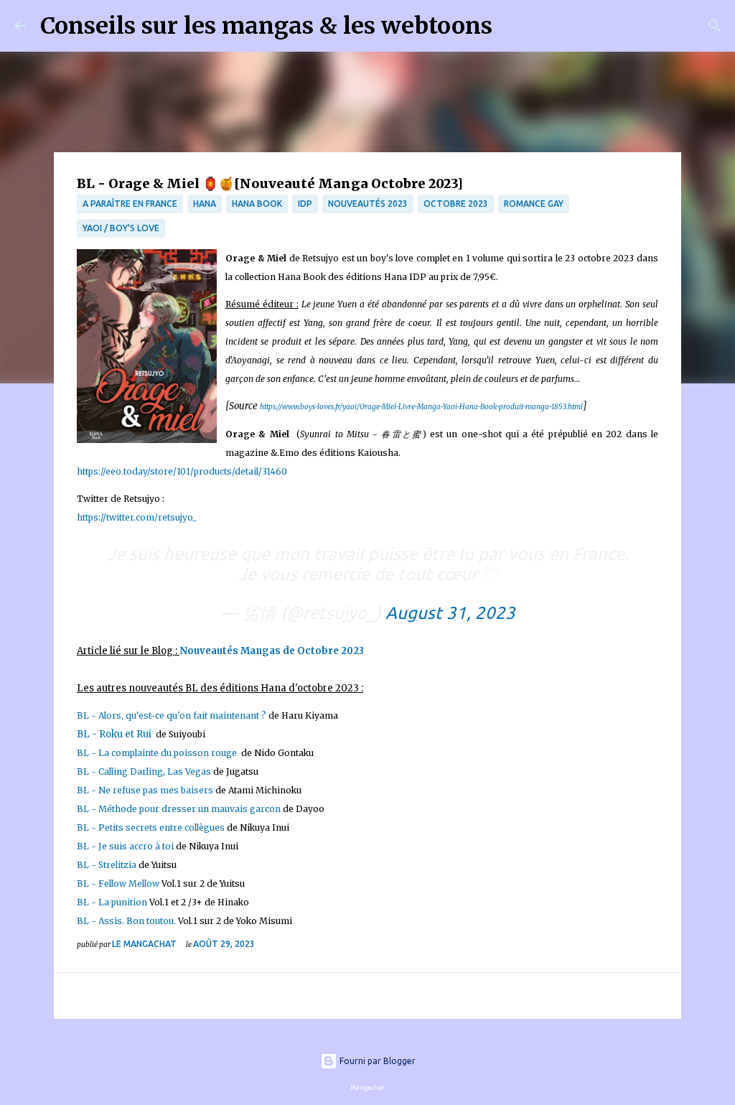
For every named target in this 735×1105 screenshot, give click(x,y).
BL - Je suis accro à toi (125, 846)
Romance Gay (533, 203)
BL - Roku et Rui (115, 734)
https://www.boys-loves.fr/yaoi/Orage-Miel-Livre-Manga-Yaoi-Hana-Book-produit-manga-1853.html (421, 406)
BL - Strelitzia (108, 864)
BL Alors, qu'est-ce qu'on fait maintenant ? (171, 715)
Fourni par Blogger (376, 1061)
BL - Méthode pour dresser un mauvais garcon (179, 808)
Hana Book (257, 203)
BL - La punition (112, 902)
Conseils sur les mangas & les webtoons (266, 25)
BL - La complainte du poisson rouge (158, 752)
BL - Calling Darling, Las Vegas (144, 771)
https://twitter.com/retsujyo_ (137, 517)
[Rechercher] (512, 26)
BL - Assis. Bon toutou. (126, 920)
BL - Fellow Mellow (118, 883)
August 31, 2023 (450, 613)
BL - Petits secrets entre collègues (151, 827)
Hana (204, 203)
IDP (305, 203)
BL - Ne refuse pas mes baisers (145, 790)
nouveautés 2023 (368, 203)
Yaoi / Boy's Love (121, 228)
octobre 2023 (455, 203)
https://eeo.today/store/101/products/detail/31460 (182, 471)
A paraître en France (130, 203)
